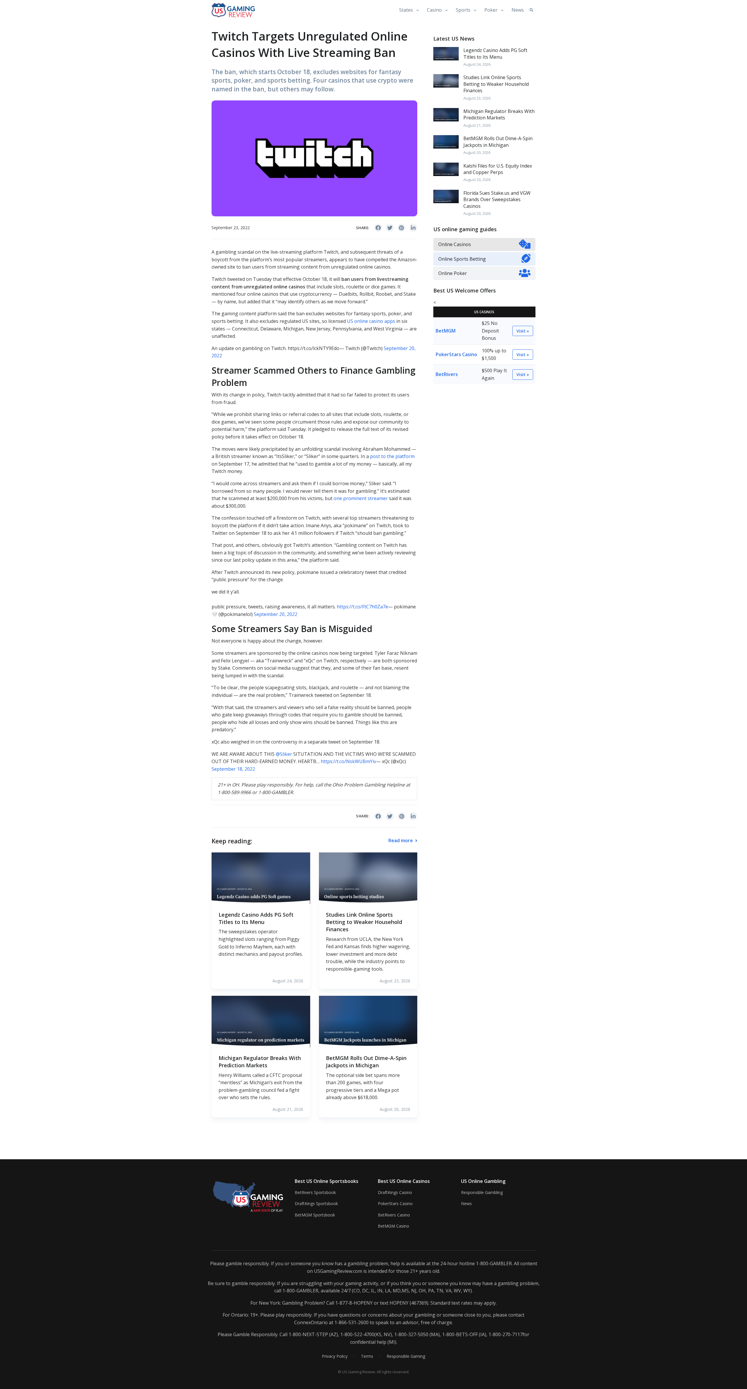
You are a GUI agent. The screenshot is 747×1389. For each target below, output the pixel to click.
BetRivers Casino (394, 1215)
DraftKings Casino (395, 1192)
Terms (367, 1356)
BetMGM (445, 331)
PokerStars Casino (456, 354)
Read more (401, 840)
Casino (434, 10)
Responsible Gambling (482, 1192)
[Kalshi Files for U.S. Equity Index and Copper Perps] (446, 169)
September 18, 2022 (233, 769)
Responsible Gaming (406, 1356)
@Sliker (284, 754)
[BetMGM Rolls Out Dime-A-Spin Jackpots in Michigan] (368, 1021)
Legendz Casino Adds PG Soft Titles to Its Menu (256, 918)
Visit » (522, 331)
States (406, 10)
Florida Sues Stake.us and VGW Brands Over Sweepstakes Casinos (496, 199)
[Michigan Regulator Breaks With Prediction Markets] (261, 1021)
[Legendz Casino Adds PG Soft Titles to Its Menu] (261, 878)
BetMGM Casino (393, 1226)
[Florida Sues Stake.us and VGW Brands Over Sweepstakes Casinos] (446, 196)
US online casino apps (371, 321)
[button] (531, 10)
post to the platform (392, 456)
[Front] (249, 1196)
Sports (463, 10)
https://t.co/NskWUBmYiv (348, 761)
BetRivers (447, 374)
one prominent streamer (361, 498)
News (518, 10)
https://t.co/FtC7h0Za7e (362, 606)
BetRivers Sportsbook (315, 1192)
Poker (491, 10)
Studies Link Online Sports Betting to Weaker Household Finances (364, 922)
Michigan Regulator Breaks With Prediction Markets (260, 1061)
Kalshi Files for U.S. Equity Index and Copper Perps (497, 169)
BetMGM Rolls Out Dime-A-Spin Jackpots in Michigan (366, 1061)
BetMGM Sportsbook (315, 1215)
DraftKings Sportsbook (316, 1203)
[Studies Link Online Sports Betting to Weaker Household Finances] (368, 878)
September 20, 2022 (275, 614)
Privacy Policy (335, 1356)
